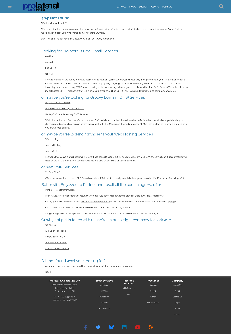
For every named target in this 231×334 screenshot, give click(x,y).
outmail (49, 62)
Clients (155, 6)
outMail (104, 291)
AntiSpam (104, 285)
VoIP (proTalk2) (52, 172)
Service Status (153, 303)
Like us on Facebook (55, 231)
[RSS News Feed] (151, 327)
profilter (49, 56)
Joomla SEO (51, 151)
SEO (128, 294)
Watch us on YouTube (56, 242)
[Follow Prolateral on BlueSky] (111, 327)
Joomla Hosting (53, 145)
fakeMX (49, 74)
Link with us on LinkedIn (57, 248)
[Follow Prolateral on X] (98, 327)
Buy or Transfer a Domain (57, 102)
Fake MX (104, 303)
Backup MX (104, 297)
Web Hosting (51, 139)
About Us (178, 285)
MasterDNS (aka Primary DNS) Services (64, 108)
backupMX (50, 68)
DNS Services (128, 288)
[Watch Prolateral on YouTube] (138, 327)
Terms (177, 308)
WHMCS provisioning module (95, 201)
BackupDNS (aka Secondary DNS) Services (66, 114)
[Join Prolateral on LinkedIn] (124, 327)
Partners (167, 6)
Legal (177, 303)
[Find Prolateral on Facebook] (85, 327)
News (132, 6)
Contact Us (50, 225)
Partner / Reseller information (60, 190)
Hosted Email (104, 308)
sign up (171, 201)
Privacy (177, 314)
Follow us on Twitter (55, 236)
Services (121, 6)
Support (143, 6)
